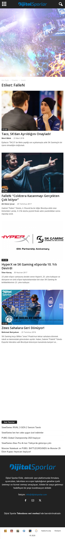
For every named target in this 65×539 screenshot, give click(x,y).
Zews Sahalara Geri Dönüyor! (23, 328)
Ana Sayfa (5, 80)
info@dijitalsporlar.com (36, 494)
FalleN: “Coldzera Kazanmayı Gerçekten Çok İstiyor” (30, 198)
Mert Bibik (6, 138)
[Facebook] (25, 501)
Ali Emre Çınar (8, 204)
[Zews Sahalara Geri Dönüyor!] (32, 307)
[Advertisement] (32, 42)
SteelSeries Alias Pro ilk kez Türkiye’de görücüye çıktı (26, 443)
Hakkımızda (46, 530)
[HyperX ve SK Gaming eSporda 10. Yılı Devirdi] (32, 241)
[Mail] (32, 501)
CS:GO (4, 129)
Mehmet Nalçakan (10, 332)
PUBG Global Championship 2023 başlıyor (21, 438)
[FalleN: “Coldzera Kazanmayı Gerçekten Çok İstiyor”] (32, 173)
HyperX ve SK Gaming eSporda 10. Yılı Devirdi (29, 266)
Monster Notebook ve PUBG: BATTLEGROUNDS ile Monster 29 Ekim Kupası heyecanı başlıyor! (31, 450)
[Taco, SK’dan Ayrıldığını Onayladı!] (32, 111)
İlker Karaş (7, 272)
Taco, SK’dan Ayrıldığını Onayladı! (26, 134)
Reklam (58, 530)
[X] (39, 501)
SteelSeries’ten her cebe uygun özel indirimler (22, 432)
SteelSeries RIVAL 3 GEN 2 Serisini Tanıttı (21, 427)
